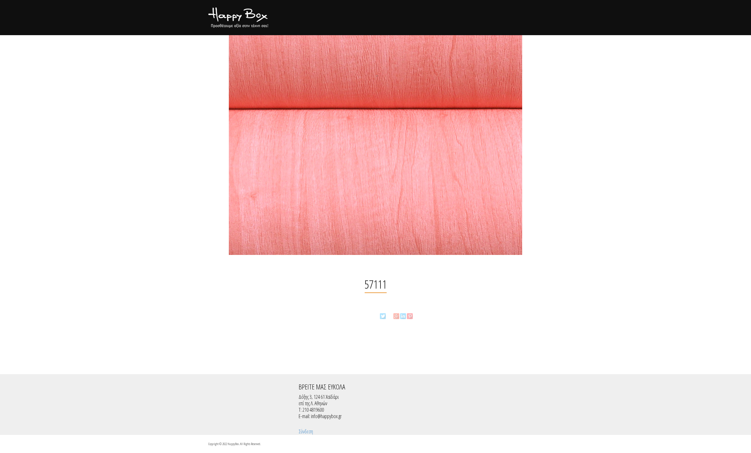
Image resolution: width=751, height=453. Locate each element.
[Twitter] (383, 316)
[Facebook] (390, 316)
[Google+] (396, 316)
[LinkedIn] (403, 316)
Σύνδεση (306, 431)
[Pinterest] (410, 316)
